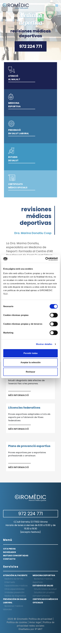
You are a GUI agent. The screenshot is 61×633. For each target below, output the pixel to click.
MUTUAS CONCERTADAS (15, 555)
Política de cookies (17, 622)
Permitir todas (31, 353)
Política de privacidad (40, 618)
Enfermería (10, 582)
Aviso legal (35, 622)
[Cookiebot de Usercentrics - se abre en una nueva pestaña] (45, 259)
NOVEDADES (9, 552)
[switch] (54, 315)
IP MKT (38, 629)
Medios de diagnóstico (15, 595)
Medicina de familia (14, 578)
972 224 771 (30, 46)
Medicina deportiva (30, 18)
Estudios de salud (43, 585)
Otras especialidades (14, 589)
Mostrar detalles (44, 344)
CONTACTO (9, 559)
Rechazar (30, 372)
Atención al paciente (15, 575)
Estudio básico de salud (45, 589)
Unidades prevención (15, 592)
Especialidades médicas (16, 585)
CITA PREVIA (9, 548)
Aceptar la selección (31, 362)
